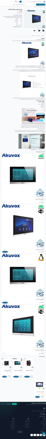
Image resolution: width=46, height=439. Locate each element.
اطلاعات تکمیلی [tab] (38, 35)
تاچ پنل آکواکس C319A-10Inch (40, 249)
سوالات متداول (12, 427)
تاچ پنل (43, 6)
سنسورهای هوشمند (43, 423)
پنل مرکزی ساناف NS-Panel (29, 370)
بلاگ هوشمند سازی (18, 4)
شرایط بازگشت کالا (12, 424)
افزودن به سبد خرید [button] (5, 251)
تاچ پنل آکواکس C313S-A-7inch (40, 199)
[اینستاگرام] (44, 416)
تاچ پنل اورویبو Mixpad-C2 (7, 370)
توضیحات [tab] (43, 35)
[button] (44, 9)
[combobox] (32, 2)
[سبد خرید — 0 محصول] (16, 1)
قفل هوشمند (43, 424)
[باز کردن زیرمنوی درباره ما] (12, 4)
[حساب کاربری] (18, 1)
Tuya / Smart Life (43, 428)
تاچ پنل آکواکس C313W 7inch (18, 370)
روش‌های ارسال (12, 423)
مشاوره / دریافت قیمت (26, 427)
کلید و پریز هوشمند (43, 421)
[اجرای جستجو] (20, 2)
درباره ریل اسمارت (12, 421)
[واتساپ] (40, 416)
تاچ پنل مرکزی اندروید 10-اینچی (40, 391)
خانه (24, 4)
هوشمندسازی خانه (27, 420)
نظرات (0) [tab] (33, 35)
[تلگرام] (42, 416)
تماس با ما (13, 420)
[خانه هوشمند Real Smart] (44, 2)
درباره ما (14, 4)
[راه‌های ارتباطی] (43, 433)
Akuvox (38, 130)
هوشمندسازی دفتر (27, 423)
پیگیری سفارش (12, 428)
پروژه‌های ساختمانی (27, 424)
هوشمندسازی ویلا (27, 421)
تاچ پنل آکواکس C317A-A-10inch (39, 350)
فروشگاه (22, 4)
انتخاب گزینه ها (4, 376)
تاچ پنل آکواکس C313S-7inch (40, 299)
